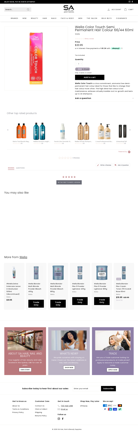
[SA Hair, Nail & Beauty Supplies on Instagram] (59, 418)
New (25, 18)
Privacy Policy (18, 412)
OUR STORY (25, 370)
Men (80, 18)
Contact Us (39, 406)
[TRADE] (112, 340)
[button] (8, 130)
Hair (45, 18)
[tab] (104, 165)
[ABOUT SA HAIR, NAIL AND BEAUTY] (25, 340)
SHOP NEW (69, 367)
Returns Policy (41, 416)
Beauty (34, 18)
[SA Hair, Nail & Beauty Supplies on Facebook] (63, 418)
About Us (16, 406)
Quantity (79, 59)
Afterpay (84, 406)
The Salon (92, 18)
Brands (14, 18)
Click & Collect (41, 409)
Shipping (38, 412)
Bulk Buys (107, 18)
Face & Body (67, 18)
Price (77, 42)
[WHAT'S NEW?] (69, 340)
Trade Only (36, 303)
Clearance (121, 18)
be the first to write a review (69, 182)
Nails (54, 18)
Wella (77, 34)
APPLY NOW (112, 370)
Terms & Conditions (20, 409)
